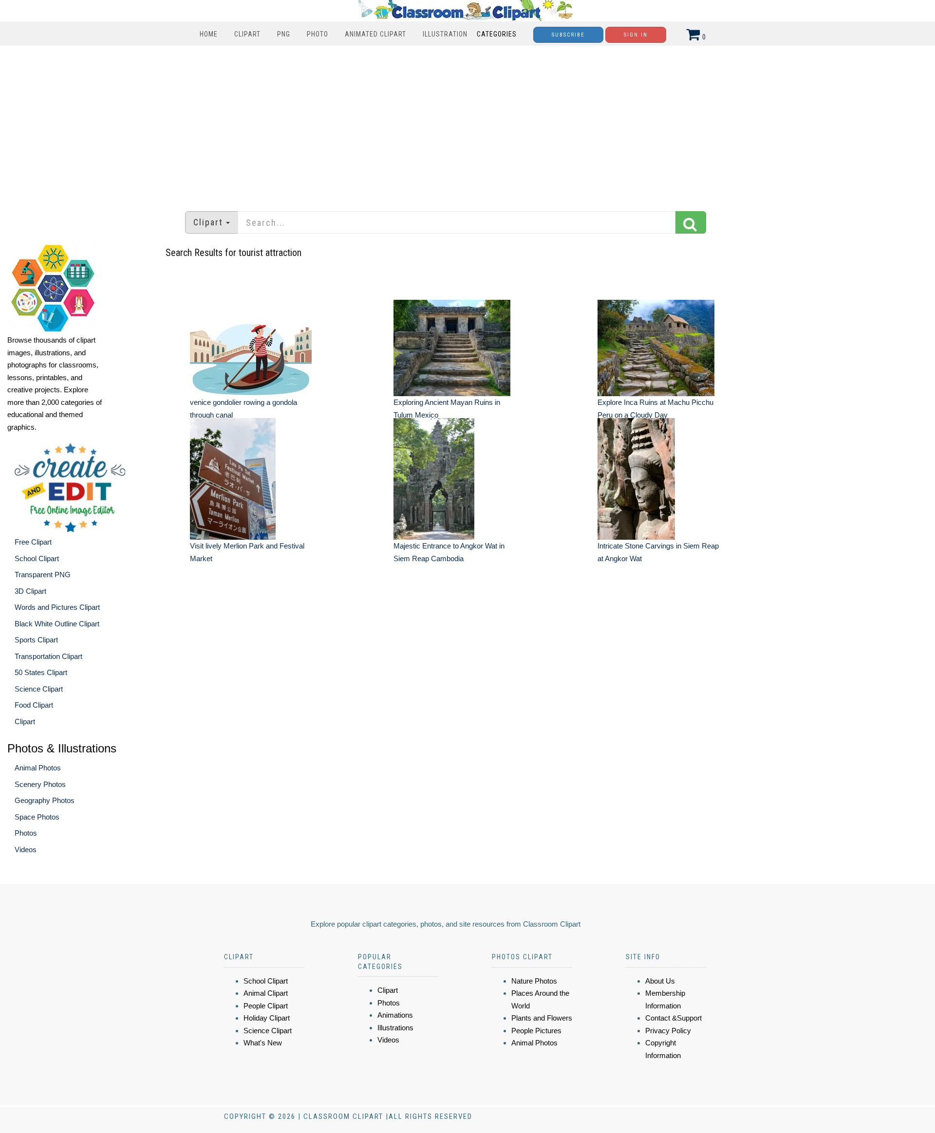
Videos (26, 849)
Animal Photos (38, 768)
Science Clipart (39, 689)
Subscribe (568, 35)
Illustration (445, 34)
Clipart (247, 34)
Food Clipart (34, 705)
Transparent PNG (43, 574)
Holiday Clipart (266, 1018)
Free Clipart (33, 542)
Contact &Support (673, 1018)
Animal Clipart (265, 993)
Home (209, 34)
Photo (317, 34)
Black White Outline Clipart (57, 624)
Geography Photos (45, 800)
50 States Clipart (41, 672)
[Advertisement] (467, 123)
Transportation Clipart (48, 656)
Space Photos (37, 817)
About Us (660, 981)
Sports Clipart (36, 640)
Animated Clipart (375, 34)
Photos (26, 833)
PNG (283, 34)
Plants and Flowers (541, 1018)
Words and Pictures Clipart (57, 607)
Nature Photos (534, 981)
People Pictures (536, 1030)
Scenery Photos (40, 784)
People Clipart (265, 1006)
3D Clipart (30, 591)
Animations (395, 1015)
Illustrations (395, 1027)
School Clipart (37, 558)
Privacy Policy (668, 1030)
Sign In (636, 35)
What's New (262, 1043)
